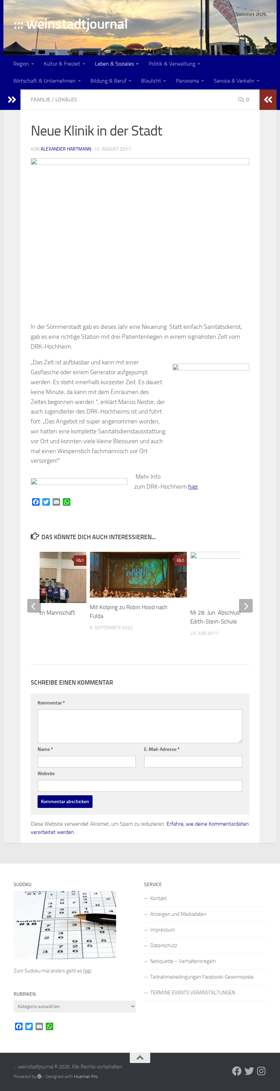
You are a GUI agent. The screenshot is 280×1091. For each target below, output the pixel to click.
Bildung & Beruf (108, 81)
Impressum (162, 930)
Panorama (187, 81)
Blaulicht (151, 81)
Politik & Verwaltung (172, 63)
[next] (246, 606)
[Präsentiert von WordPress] (39, 1076)
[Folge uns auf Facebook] (237, 1071)
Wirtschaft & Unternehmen (44, 81)
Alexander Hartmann (66, 149)
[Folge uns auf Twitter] (249, 1071)
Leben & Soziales (114, 63)
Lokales (66, 99)
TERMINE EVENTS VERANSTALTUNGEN (192, 993)
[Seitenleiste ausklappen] (11, 99)
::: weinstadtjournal (71, 23)
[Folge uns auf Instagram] (261, 1071)
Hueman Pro (86, 1076)
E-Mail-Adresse (162, 749)
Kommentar (51, 703)
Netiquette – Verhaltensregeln (183, 961)
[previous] (34, 606)
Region (21, 63)
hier (193, 486)
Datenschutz (163, 945)
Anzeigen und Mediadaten (178, 914)
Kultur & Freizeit (62, 63)
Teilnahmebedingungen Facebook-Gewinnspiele (202, 977)
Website (46, 774)
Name (45, 749)
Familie (40, 99)
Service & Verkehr (234, 81)
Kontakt (158, 898)
